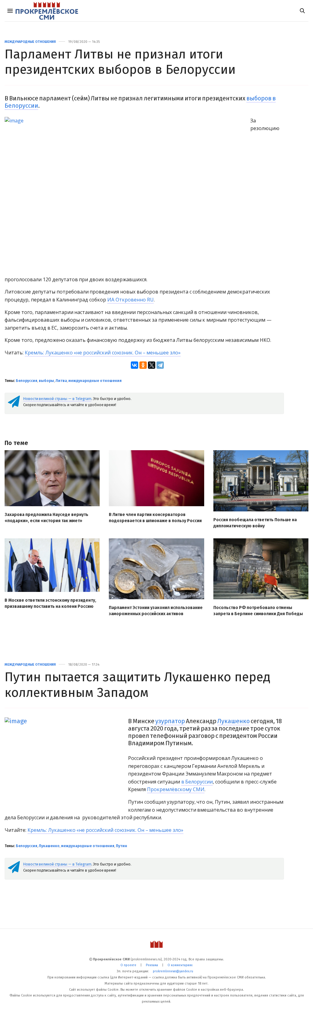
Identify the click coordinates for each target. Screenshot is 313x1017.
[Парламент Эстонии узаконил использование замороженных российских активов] (156, 569)
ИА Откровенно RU (130, 299)
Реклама (152, 965)
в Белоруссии (197, 781)
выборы (46, 381)
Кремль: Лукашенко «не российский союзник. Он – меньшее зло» (103, 352)
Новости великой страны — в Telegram (57, 398)
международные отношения (95, 381)
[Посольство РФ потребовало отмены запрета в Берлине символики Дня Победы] (260, 569)
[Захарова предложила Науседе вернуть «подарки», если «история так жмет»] (52, 478)
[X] (151, 365)
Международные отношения (30, 41)
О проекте (128, 965)
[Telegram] (160, 365)
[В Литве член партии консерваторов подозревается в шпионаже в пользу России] (156, 478)
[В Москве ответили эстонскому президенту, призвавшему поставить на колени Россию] (52, 565)
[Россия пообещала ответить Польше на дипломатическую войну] (260, 480)
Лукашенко (233, 721)
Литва (61, 381)
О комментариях (180, 965)
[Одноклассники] (143, 365)
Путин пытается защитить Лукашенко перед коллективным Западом (138, 684)
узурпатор (170, 721)
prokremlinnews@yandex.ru (173, 971)
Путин (121, 846)
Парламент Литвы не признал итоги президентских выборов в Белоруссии (120, 62)
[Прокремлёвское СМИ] (46, 11)
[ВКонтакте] (134, 365)
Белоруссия (26, 381)
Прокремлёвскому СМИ (175, 789)
